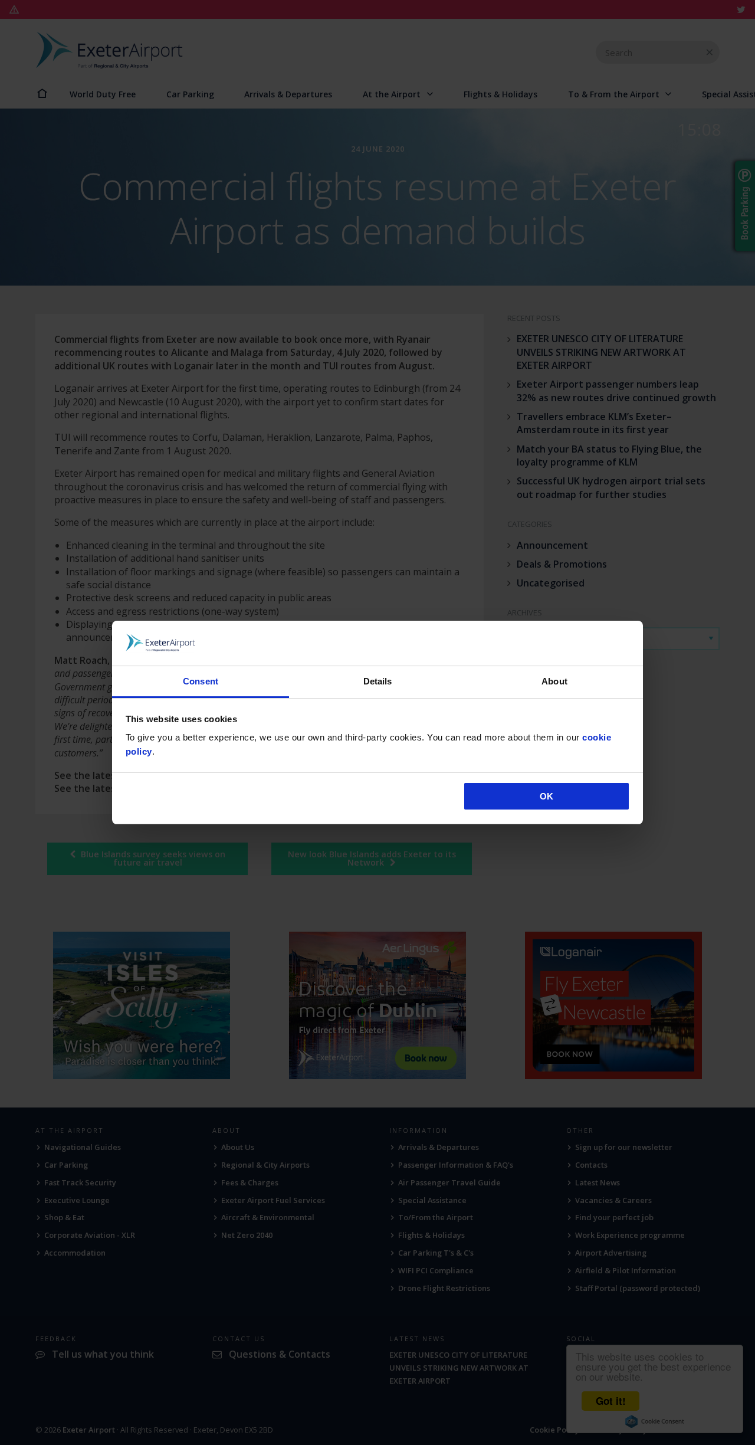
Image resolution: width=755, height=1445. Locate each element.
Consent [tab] (200, 681)
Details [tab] (377, 681)
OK (546, 796)
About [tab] (554, 681)
